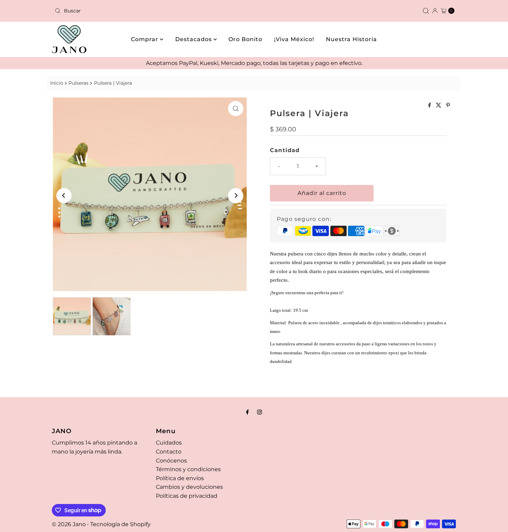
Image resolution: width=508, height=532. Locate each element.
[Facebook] (247, 412)
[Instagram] (259, 412)
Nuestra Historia (351, 39)
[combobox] (151, 11)
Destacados (194, 39)
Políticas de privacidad (186, 496)
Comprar (145, 39)
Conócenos (171, 460)
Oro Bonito (245, 39)
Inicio (56, 83)
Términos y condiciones (188, 469)
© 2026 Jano (69, 524)
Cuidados (169, 442)
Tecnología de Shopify (120, 524)
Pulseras (78, 83)
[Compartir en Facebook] (430, 105)
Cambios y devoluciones (189, 487)
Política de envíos (180, 478)
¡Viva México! (294, 39)
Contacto (168, 451)
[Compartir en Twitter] (439, 105)
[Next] (235, 195)
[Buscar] (426, 11)
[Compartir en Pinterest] (448, 105)
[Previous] (64, 195)
